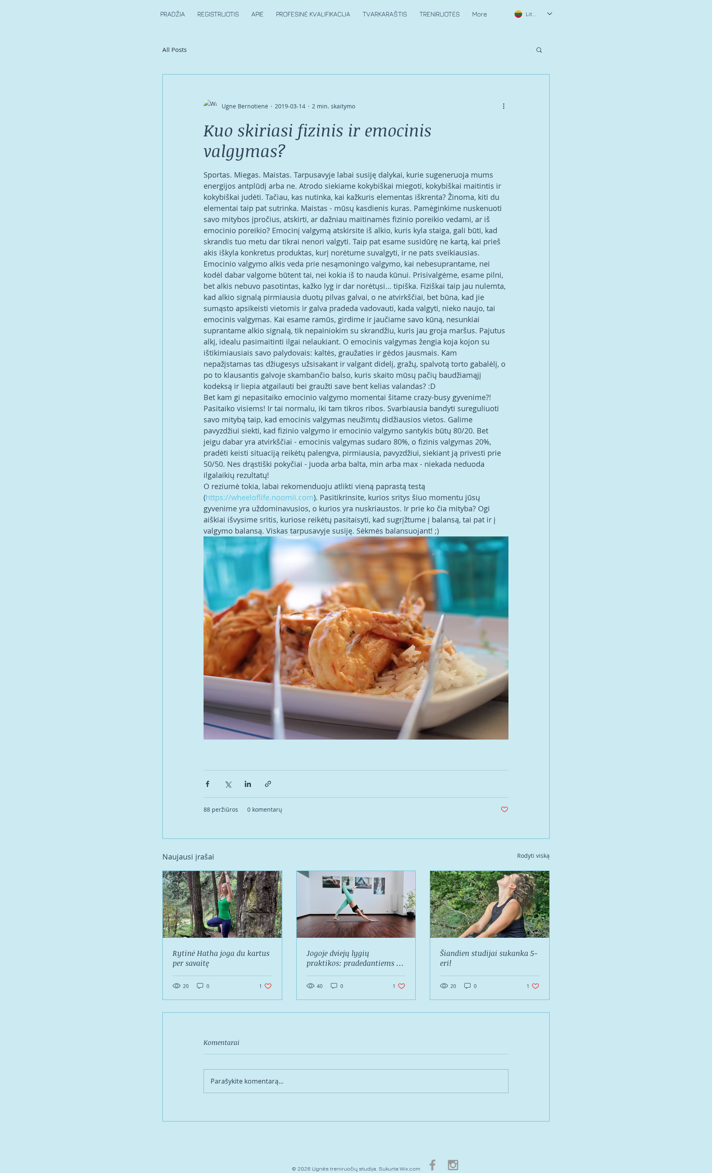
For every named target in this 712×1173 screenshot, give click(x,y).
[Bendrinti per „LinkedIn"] (248, 784)
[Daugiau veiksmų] (503, 106)
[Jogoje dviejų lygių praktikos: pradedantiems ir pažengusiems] (356, 904)
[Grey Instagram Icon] (453, 1165)
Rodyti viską (533, 855)
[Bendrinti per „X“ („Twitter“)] (228, 784)
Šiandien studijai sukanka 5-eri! (489, 958)
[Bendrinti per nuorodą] (268, 784)
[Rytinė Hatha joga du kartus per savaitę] (222, 904)
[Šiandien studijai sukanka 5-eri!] (489, 904)
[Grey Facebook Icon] (432, 1165)
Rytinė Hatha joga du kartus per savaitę (221, 958)
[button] (539, 49)
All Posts (174, 49)
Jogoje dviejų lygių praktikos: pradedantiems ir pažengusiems (354, 958)
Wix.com (410, 1168)
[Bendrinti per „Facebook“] (207, 784)
